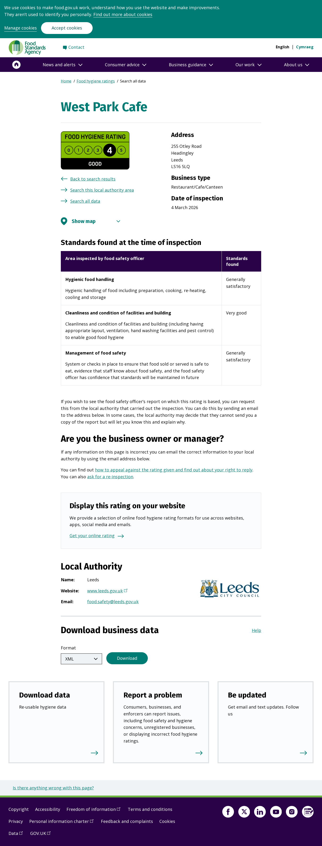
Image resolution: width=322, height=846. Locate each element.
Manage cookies (20, 28)
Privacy (15, 821)
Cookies (167, 821)
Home (66, 81)
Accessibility (47, 809)
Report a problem (153, 695)
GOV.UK (42, 835)
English (282, 47)
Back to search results (93, 179)
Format (68, 648)
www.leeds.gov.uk (106, 591)
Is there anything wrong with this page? (53, 788)
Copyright (18, 809)
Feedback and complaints (127, 821)
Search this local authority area (102, 190)
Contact (76, 47)
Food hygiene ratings (96, 81)
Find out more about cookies (122, 14)
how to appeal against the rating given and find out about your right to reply (173, 470)
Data (17, 835)
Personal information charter (63, 823)
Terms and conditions (150, 809)
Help (256, 630)
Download (127, 658)
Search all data (85, 201)
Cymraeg (305, 47)
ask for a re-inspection (110, 476)
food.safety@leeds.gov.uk (113, 601)
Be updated (247, 695)
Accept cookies (67, 28)
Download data (44, 695)
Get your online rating (92, 535)
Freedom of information (95, 811)
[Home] (16, 64)
